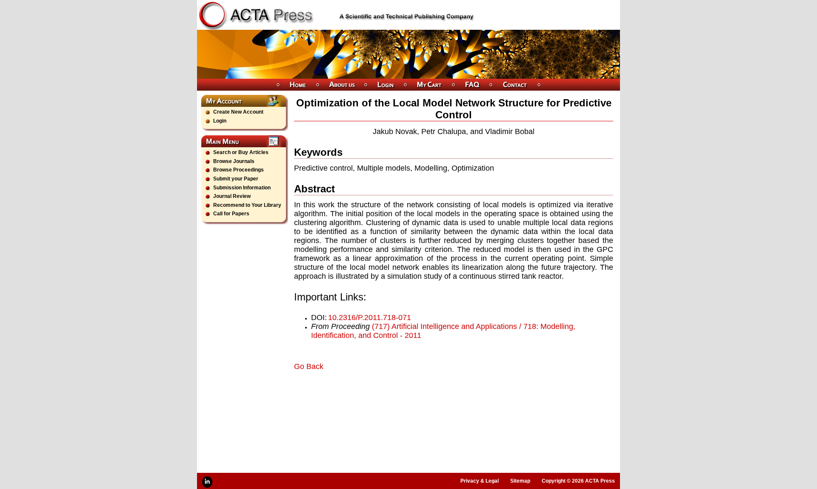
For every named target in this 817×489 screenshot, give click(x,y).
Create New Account (238, 112)
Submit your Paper (235, 179)
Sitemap (520, 481)
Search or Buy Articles (241, 152)
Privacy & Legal (479, 481)
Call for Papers (231, 214)
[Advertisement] (393, 395)
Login (219, 121)
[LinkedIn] (207, 482)
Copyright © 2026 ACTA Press (578, 481)
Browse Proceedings (238, 170)
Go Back (308, 366)
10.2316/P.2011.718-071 (369, 317)
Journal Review (232, 196)
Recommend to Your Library (247, 205)
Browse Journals (233, 161)
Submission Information (242, 188)
